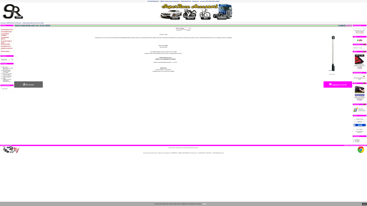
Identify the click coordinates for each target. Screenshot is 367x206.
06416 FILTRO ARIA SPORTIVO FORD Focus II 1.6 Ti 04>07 (360, 65)
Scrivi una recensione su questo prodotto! (362, 109)
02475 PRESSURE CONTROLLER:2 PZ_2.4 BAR (7, 71)
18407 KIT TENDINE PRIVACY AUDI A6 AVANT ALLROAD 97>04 (359, 97)
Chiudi (364, 204)
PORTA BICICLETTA (186, 1)
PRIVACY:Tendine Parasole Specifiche (169, 1)
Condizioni (357, 139)
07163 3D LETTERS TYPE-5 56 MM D (7, 74)
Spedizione (357, 140)
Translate (188, 30)
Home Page (3, 23)
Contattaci (357, 141)
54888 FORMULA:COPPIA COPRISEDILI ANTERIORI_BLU (7, 80)
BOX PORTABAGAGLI (153, 1)
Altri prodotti (4, 88)
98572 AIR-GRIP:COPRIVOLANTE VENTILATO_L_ (8, 68)
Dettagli (204, 204)
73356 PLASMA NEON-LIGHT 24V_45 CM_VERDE (33, 23)
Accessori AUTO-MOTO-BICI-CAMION (209, 1)
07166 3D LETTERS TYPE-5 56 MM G (7, 77)
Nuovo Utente (360, 129)
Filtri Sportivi (195, 1)
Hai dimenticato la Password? (360, 132)
